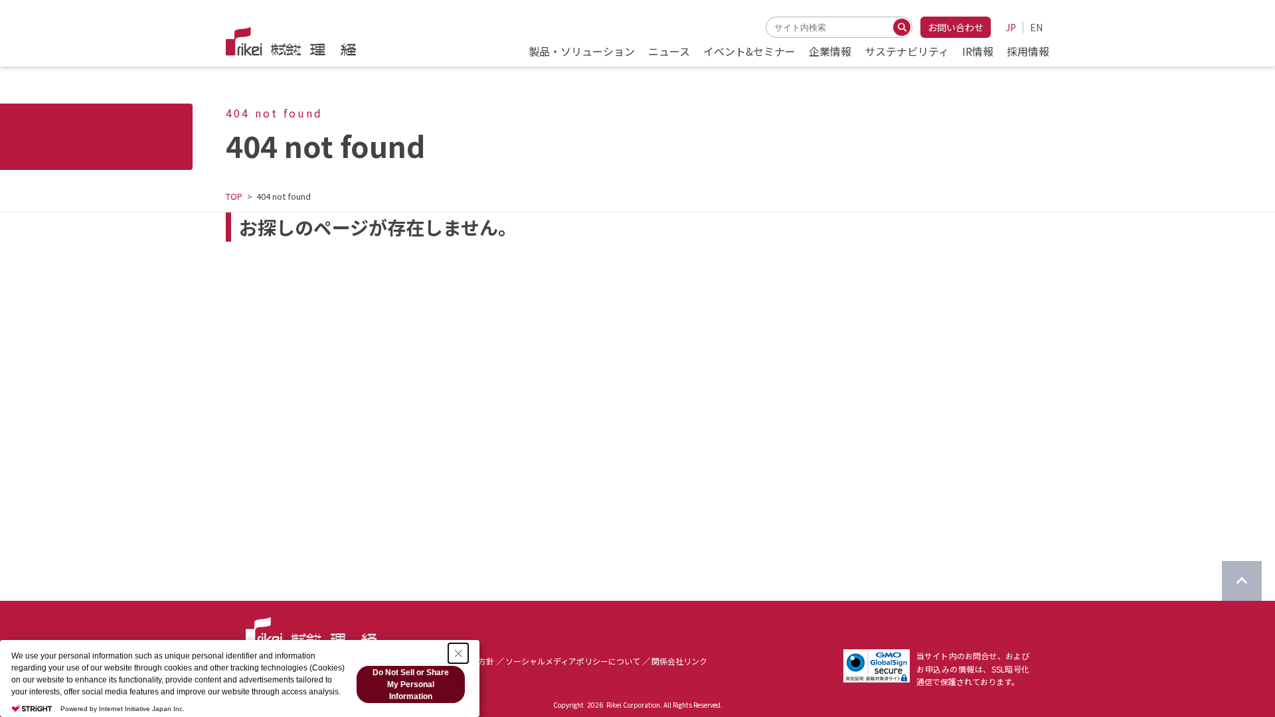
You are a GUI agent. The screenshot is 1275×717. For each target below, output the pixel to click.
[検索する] (901, 27)
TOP (234, 196)
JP (1010, 27)
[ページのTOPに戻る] (1242, 581)
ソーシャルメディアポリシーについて (572, 661)
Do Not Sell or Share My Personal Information (411, 684)
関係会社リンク (679, 661)
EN (1036, 27)
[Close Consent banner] (458, 653)
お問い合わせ (955, 27)
